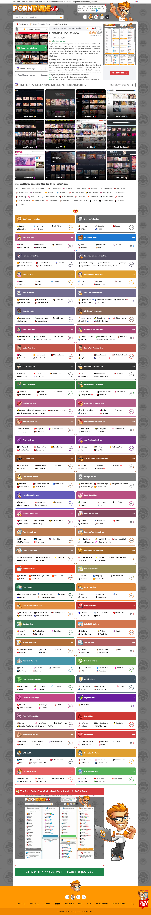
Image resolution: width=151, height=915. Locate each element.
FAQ (132, 904)
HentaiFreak (90, 117)
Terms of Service (119, 904)
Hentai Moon (121, 117)
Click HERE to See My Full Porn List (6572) (59, 872)
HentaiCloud (90, 178)
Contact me (34, 904)
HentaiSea (90, 147)
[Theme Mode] (84, 897)
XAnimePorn (29, 178)
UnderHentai (120, 178)
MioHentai (59, 117)
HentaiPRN (59, 147)
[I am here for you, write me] (85, 17)
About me (21, 904)
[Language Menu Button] (137, 1)
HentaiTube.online (29, 147)
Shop (101, 17)
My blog (96, 17)
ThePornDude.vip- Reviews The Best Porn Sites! (80, 912)
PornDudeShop (97, 8)
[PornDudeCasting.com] (90, 17)
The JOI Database (120, 147)
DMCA (89, 904)
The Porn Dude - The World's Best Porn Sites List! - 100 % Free (53, 791)
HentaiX (59, 178)
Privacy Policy (102, 904)
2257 (80, 904)
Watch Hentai (29, 117)
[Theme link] (107, 17)
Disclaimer (44, 75)
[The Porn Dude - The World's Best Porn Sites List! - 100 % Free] (59, 830)
